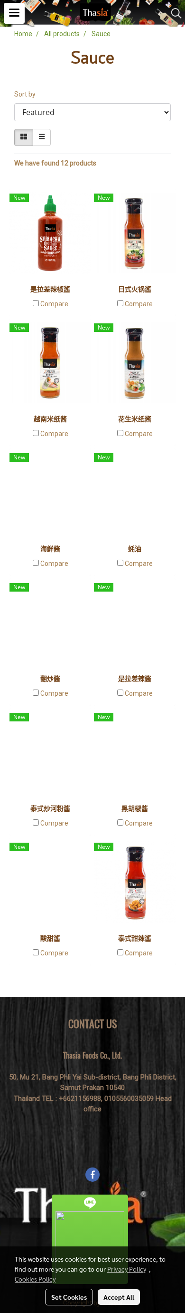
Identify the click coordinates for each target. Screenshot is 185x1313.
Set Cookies (69, 1297)
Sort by (27, 94)
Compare (54, 304)
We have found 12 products (55, 163)
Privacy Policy (126, 1268)
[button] (173, 13)
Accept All (118, 1297)
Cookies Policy (35, 1278)
